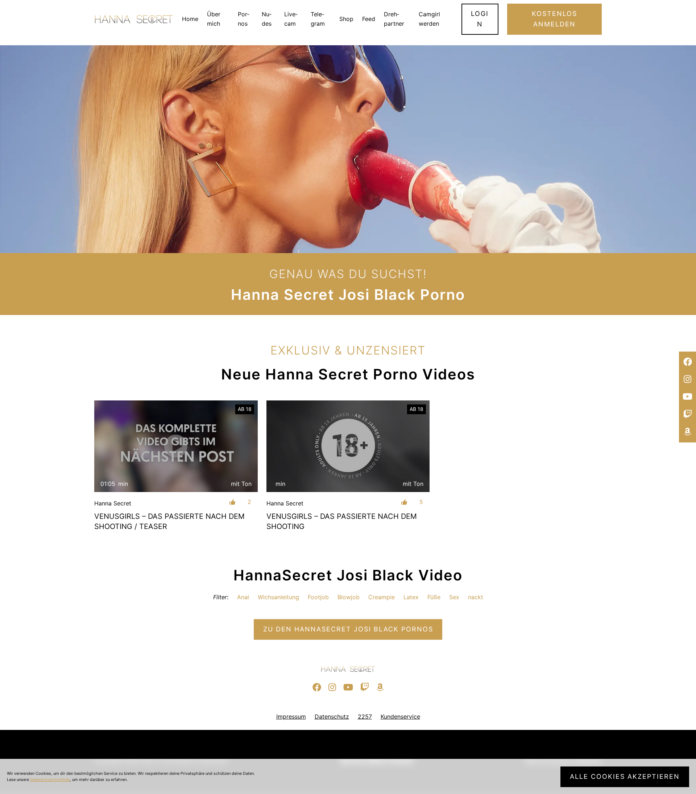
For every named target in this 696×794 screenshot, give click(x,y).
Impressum (291, 716)
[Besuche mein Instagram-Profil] (687, 379)
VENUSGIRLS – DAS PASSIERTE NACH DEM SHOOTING (341, 521)
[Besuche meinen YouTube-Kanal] (687, 397)
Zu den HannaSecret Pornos (348, 629)
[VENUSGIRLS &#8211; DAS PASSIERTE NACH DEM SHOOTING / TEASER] (176, 446)
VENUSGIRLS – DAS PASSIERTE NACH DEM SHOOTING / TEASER (169, 521)
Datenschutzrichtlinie (50, 779)
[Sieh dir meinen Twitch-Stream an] (687, 414)
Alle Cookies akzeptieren (625, 776)
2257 (365, 716)
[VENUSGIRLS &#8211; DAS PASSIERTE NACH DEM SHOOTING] (348, 446)
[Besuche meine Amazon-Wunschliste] (687, 432)
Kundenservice (400, 716)
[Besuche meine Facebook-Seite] (687, 362)
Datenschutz (332, 716)
